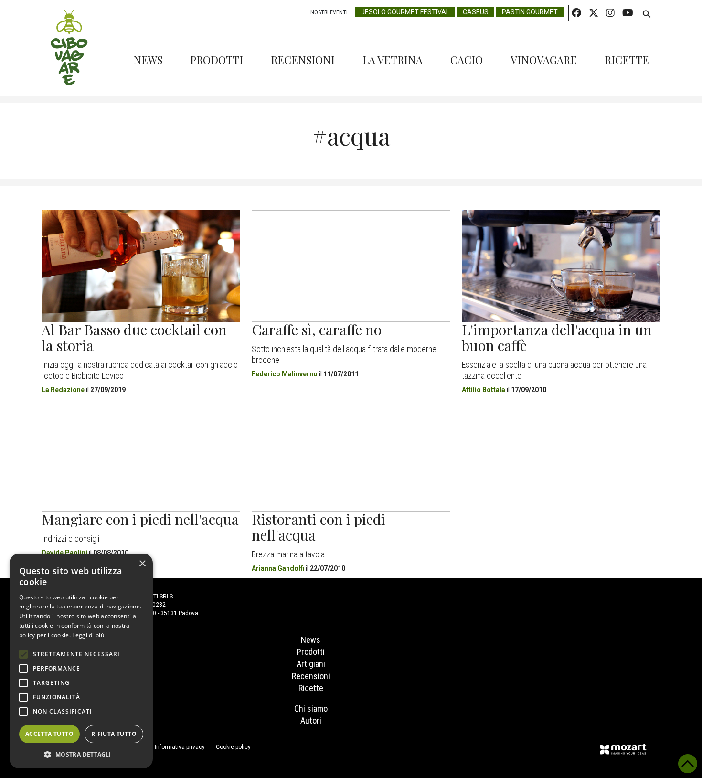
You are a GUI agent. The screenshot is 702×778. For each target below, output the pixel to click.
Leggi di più (88, 635)
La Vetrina (392, 60)
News (147, 60)
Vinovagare (544, 60)
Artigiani (311, 664)
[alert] (81, 661)
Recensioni (303, 60)
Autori (310, 720)
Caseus (476, 12)
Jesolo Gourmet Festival (405, 12)
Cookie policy (233, 747)
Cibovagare (69, 48)
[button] (81, 754)
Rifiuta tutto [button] (114, 734)
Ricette (627, 60)
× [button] (142, 563)
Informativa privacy (180, 747)
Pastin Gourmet (530, 12)
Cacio (466, 60)
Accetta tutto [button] (49, 734)
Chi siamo (311, 708)
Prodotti (216, 60)
